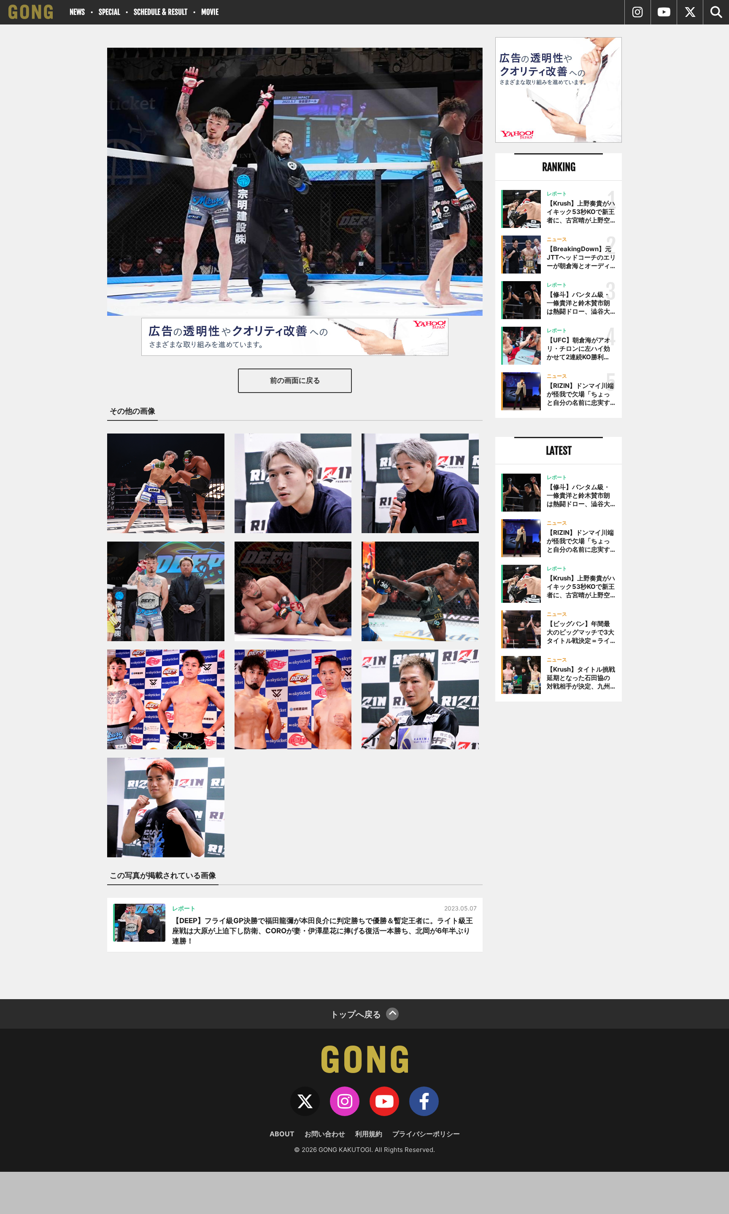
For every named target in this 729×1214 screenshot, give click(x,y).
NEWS (77, 12)
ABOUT (282, 1134)
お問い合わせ (325, 1134)
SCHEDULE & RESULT (160, 12)
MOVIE (210, 12)
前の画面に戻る (295, 380)
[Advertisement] (558, 847)
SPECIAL (109, 12)
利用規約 (368, 1134)
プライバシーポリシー (426, 1134)
